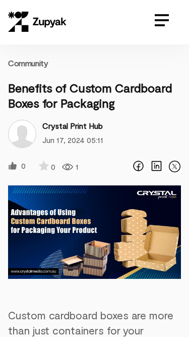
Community (28, 63)
